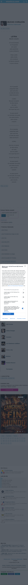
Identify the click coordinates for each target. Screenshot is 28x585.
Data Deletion (5, 318)
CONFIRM (8, 313)
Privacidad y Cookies (21, 318)
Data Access (12, 318)
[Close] (25, 266)
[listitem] (14, 289)
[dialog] (14, 292)
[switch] (23, 292)
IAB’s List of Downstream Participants (15, 285)
